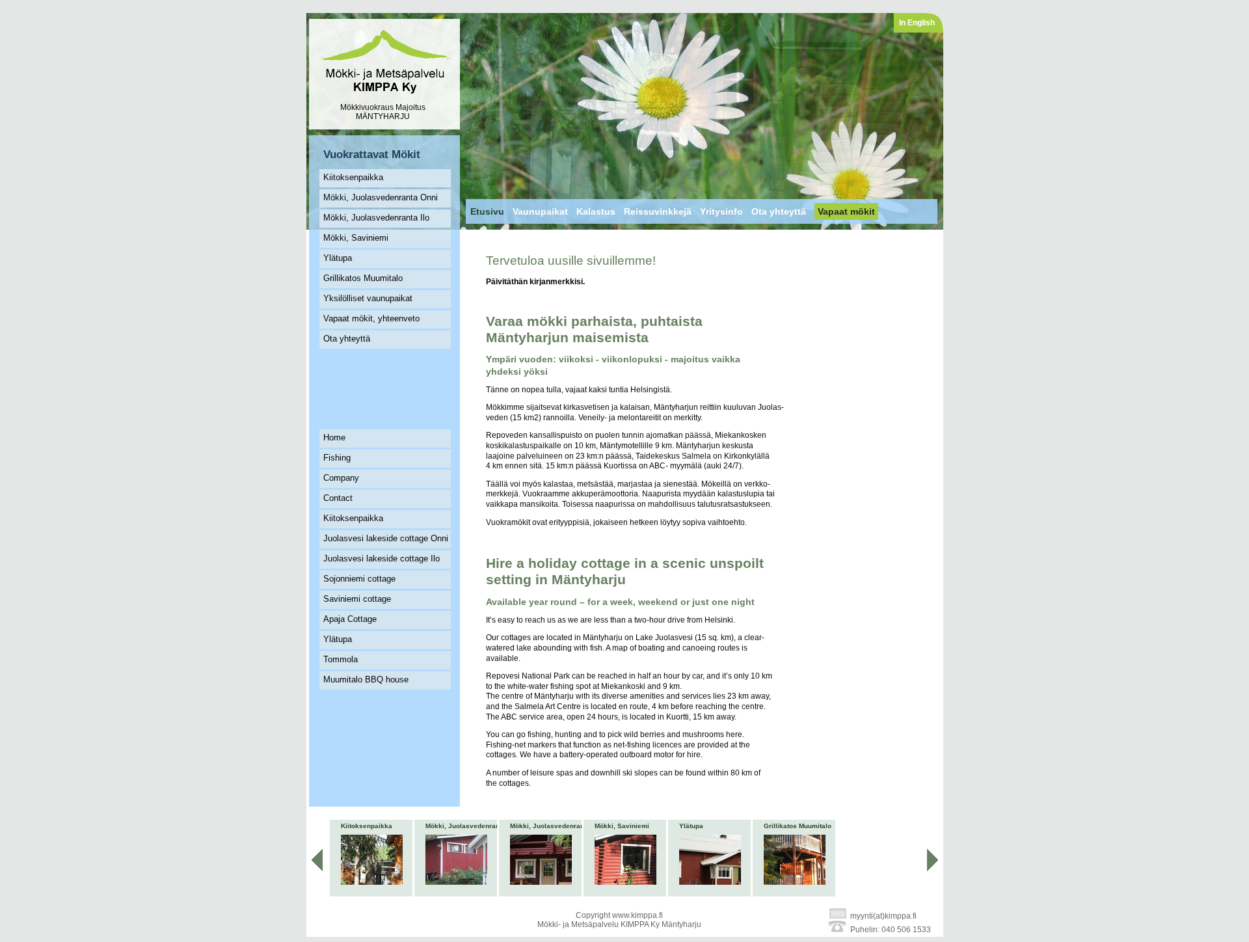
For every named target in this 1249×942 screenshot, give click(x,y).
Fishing (337, 458)
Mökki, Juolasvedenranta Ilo (376, 217)
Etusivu (487, 211)
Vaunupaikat (540, 211)
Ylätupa (337, 258)
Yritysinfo (721, 211)
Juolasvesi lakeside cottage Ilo (381, 558)
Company (341, 478)
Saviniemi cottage (357, 599)
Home (334, 437)
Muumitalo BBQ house (366, 679)
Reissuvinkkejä (658, 211)
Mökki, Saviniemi (355, 238)
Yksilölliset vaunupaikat (367, 298)
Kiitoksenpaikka (353, 177)
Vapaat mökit (846, 211)
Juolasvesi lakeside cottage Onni (385, 538)
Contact (338, 498)
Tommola (340, 659)
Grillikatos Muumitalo (363, 278)
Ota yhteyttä (346, 338)
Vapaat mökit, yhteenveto (371, 318)
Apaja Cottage (350, 619)
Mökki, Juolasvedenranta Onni (380, 197)
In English (917, 22)
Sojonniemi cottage (359, 579)
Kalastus (595, 211)
